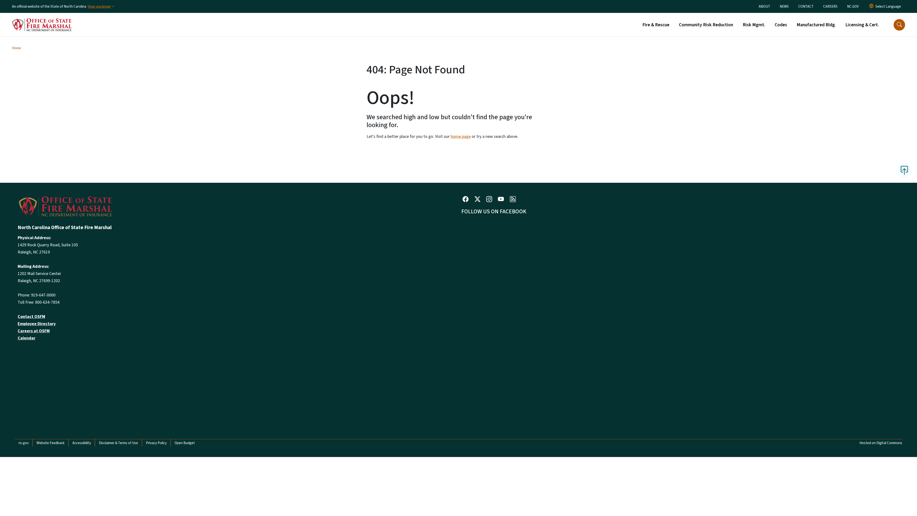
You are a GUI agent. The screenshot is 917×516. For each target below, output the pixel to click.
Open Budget (185, 443)
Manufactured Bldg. (816, 25)
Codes (781, 25)
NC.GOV (853, 6)
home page (461, 137)
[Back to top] (904, 170)
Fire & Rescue (655, 25)
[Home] (42, 19)
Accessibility (81, 443)
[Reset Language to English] (871, 6)
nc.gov (24, 443)
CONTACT (806, 6)
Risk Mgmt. (754, 25)
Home (16, 48)
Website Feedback (50, 443)
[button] (899, 25)
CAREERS (830, 6)
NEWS (784, 6)
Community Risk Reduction (706, 25)
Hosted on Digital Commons (880, 443)
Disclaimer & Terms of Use (118, 443)
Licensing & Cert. (862, 25)
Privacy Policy (156, 443)
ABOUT (764, 6)
